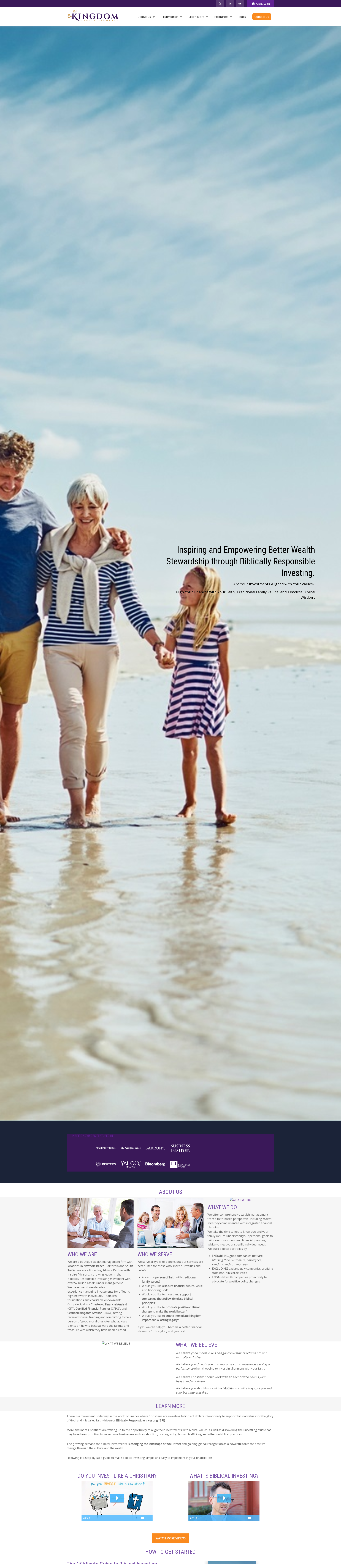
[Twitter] (220, 3)
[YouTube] (240, 3)
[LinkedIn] (230, 3)
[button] (145, 17)
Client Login (263, 3)
